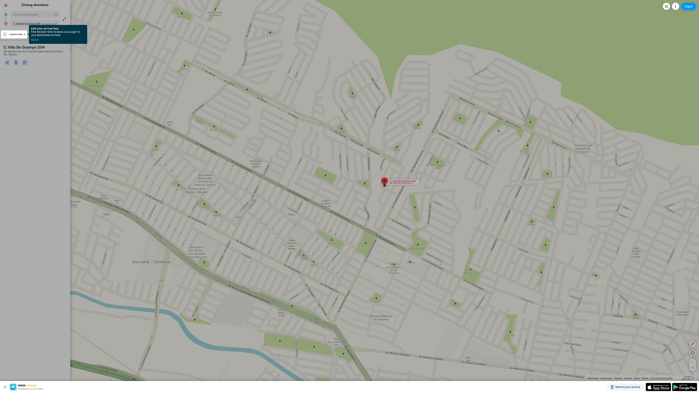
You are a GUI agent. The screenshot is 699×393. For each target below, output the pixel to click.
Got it (34, 40)
